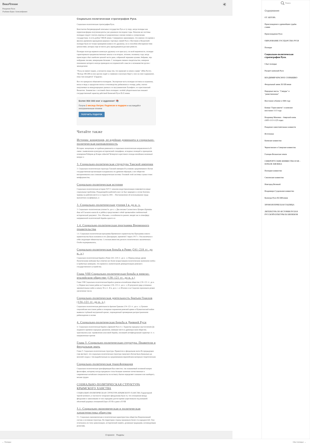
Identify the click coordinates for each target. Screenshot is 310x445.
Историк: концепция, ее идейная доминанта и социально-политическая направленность (116, 142)
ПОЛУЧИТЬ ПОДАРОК (91, 114)
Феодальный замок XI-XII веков (278, 84)
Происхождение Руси (273, 34)
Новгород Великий (273, 184)
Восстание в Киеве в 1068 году (277, 100)
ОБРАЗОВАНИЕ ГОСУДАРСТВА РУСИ (282, 40)
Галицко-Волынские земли (276, 154)
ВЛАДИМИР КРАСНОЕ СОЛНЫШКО (281, 77)
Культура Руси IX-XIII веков (276, 197)
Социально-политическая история (100, 184)
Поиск (285, 3)
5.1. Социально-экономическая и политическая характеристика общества (108, 410)
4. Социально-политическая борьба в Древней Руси (111, 322)
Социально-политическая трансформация (105, 364)
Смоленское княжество (274, 177)
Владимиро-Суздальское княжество (279, 191)
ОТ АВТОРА (270, 17)
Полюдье (268, 47)
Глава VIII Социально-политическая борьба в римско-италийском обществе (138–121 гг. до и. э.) (113, 275)
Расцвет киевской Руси (274, 70)
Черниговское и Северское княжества (280, 147)
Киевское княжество (273, 140)
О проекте (109, 435)
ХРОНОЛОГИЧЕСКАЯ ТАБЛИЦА (279, 204)
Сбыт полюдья (271, 64)
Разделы (120, 435)
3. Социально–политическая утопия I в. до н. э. (108, 205)
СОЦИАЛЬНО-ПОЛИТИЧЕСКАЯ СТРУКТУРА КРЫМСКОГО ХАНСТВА (108, 386)
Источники (269, 133)
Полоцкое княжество (273, 170)
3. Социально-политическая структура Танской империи (115, 164)
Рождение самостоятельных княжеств (280, 127)
